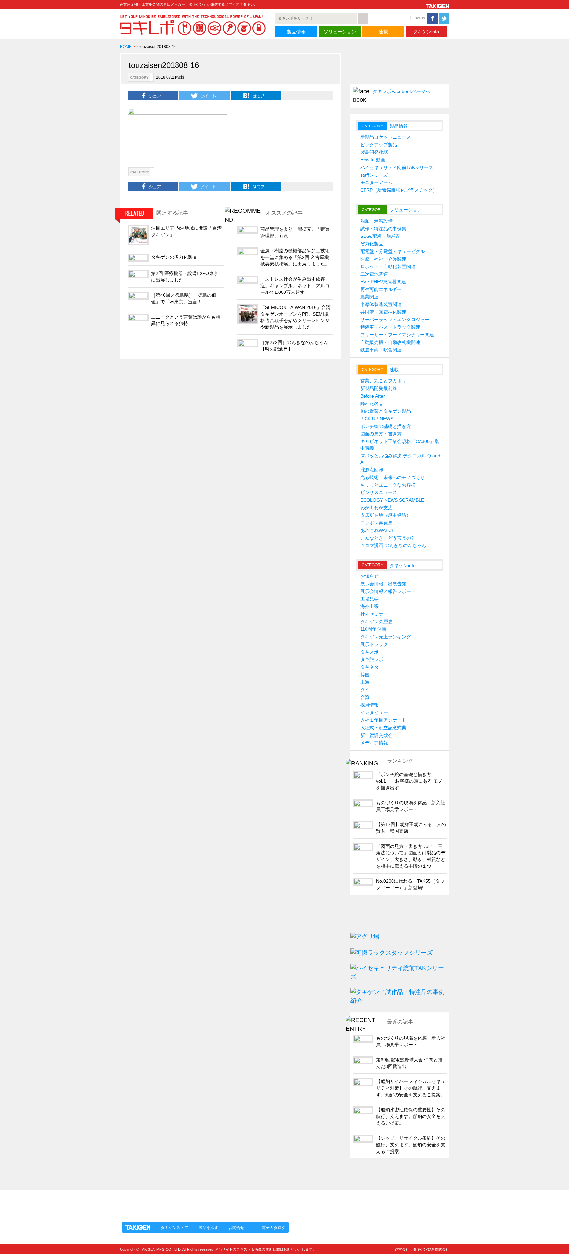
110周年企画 (373, 629)
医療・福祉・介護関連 (383, 259)
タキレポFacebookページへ (401, 91)
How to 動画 (372, 159)
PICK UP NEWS (376, 418)
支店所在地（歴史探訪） (385, 515)
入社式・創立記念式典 (383, 727)
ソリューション (340, 31)
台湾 (364, 697)
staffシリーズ (374, 175)
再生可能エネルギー (381, 289)
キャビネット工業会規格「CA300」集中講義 (399, 445)
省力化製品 (371, 243)
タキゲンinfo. (426, 31)
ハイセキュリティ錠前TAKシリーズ (396, 167)
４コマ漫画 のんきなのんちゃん (393, 545)
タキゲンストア (174, 1227)
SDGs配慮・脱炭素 (380, 236)
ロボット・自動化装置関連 (388, 266)
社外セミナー (374, 614)
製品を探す (208, 1227)
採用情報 (369, 705)
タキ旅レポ (371, 659)
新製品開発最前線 (378, 388)
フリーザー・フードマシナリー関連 (397, 334)
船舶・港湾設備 (376, 221)
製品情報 (296, 31)
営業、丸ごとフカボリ (383, 380)
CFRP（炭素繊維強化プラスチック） (398, 190)
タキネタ (369, 667)
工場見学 (369, 598)
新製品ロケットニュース (385, 137)
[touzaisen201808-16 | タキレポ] (256, 95)
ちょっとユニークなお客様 (388, 485)
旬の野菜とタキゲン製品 (385, 411)
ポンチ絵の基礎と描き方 (385, 426)
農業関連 (369, 296)
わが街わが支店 (376, 507)
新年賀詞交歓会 (376, 735)
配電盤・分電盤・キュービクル (392, 251)
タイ (364, 689)
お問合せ (236, 1227)
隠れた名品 (371, 403)
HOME (126, 46)
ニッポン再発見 (376, 522)
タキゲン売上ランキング (385, 636)
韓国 (364, 674)
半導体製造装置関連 (381, 304)
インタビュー (374, 712)
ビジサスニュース (378, 492)
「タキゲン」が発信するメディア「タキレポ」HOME (180, 1202)
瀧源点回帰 (371, 469)
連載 (383, 31)
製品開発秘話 (374, 152)
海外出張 (369, 606)
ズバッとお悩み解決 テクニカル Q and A (400, 459)
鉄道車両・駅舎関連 (381, 349)
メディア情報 (374, 742)
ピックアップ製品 (378, 144)
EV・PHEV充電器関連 (383, 281)
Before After (372, 396)
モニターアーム (376, 182)
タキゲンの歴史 (376, 621)
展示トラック (374, 644)
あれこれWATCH (377, 530)
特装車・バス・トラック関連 (390, 327)
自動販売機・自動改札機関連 (390, 342)
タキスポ (369, 652)
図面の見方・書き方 (381, 433)
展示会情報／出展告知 (383, 583)
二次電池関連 (374, 274)
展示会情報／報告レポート (388, 591)
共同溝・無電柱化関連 (383, 312)
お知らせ (369, 576)
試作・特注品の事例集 (383, 228)
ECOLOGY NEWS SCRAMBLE (392, 500)
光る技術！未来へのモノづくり (392, 477)
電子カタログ (273, 1227)
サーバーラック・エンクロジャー (394, 319)
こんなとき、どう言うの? (387, 538)
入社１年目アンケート (383, 720)
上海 (364, 682)
